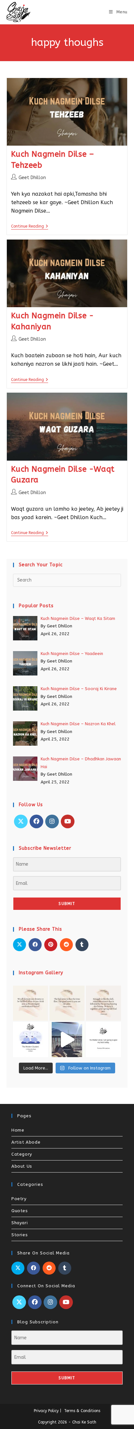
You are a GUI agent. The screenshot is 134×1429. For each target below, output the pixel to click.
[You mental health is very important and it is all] (103, 1003)
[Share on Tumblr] (81, 944)
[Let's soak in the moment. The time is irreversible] (67, 1039)
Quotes (19, 1210)
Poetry (19, 1198)
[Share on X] (19, 944)
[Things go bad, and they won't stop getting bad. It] (103, 1039)
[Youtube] (67, 821)
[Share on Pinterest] (50, 944)
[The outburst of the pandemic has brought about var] (30, 1039)
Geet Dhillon (32, 177)
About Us (21, 1166)
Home (17, 1130)
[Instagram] (52, 821)
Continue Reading (29, 226)
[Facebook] (36, 821)
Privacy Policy (46, 1411)
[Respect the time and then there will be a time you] (67, 1003)
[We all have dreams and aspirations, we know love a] (30, 1003)
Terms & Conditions (82, 1411)
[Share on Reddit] (66, 944)
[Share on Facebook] (35, 944)
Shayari (19, 1222)
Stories (19, 1234)
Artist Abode (25, 1142)
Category (21, 1154)
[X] (21, 821)
